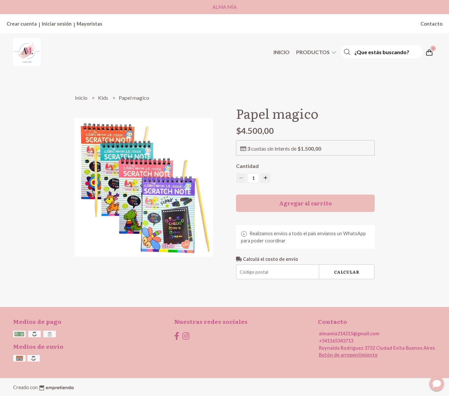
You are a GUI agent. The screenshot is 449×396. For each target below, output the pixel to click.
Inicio (281, 52)
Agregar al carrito (305, 203)
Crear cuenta (22, 24)
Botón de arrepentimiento (348, 355)
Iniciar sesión (57, 24)
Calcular (346, 272)
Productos (313, 52)
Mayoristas (89, 24)
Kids (103, 97)
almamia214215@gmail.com (349, 333)
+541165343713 (336, 341)
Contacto (431, 24)
